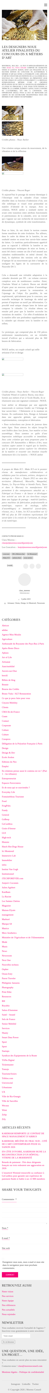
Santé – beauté (8, 1014)
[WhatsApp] (38, 566)
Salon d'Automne (10, 1010)
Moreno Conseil (33, 1389)
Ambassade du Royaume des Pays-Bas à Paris (23, 643)
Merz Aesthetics (9, 933)
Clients (17, 603)
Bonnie (5, 684)
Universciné (7, 1083)
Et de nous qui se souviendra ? (16, 787)
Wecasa (5, 1105)
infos (4, 865)
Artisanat (10, 603)
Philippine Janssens (11, 983)
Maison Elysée (8, 910)
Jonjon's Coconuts (10, 883)
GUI (4, 833)
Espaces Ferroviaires (11, 783)
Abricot (5, 625)
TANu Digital (8, 1060)
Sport (4, 1042)
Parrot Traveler (9, 978)
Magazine (6, 905)
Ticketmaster (8, 1064)
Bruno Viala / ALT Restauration (16, 693)
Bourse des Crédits (10, 689)
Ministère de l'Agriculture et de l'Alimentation (23, 937)
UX (3, 1092)
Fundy (5, 810)
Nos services (7, 1296)
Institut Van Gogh (10, 869)
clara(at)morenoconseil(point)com (17, 543)
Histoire (5, 842)
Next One (6, 960)
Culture (5, 730)
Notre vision (7, 1291)
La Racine (6, 896)
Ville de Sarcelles (10, 1101)
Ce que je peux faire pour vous (16, 698)
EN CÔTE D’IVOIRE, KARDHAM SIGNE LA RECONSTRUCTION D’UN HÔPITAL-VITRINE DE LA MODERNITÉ (24, 1154)
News (4, 951)
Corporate (6, 725)
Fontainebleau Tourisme (13, 796)
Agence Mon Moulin (11, 634)
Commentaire (9, 1199)
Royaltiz (6, 1005)
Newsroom (41, 603)
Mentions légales (9, 1372)
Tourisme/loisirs (9, 1073)
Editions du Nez (9, 762)
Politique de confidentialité (31, 1372)
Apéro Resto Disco (10, 648)
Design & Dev (8, 752)
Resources (6, 996)
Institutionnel (8, 874)
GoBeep (5, 819)
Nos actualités (8, 1309)
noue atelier (28, 558)
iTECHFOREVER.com (12, 878)
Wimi (4, 1110)
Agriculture (7, 639)
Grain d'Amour (9, 828)
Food (4, 801)
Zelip (4, 1114)
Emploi (5, 766)
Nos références (8, 1305)
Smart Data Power (10, 1037)
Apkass (5, 653)
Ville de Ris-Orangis (11, 1096)
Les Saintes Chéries (11, 901)
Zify (4, 1119)
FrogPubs (6, 805)
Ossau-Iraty (7, 974)
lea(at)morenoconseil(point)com (32, 547)
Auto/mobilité (8, 666)
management (7, 914)
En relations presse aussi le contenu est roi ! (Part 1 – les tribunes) (24, 772)
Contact (5, 721)
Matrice (5, 928)
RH (3, 1001)
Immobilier (7, 860)
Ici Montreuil (32, 554)
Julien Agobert (8, 887)
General (5, 815)
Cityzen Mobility (9, 702)
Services (6, 1028)
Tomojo (5, 1069)
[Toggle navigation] (45, 5)
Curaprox (6, 739)
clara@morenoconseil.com (30, 1366)
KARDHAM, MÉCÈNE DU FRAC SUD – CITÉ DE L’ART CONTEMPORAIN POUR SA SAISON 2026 (24, 1144)
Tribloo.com (7, 1078)
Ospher (5, 969)
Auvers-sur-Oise (9, 671)
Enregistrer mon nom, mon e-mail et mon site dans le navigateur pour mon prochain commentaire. (23, 1265)
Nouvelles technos (10, 964)
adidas (5, 630)
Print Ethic (7, 992)
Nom (5, 1228)
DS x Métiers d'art (18, 554)
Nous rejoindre (8, 1314)
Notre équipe (8, 1300)
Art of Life (7, 657)
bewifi (5, 675)
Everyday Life (8, 792)
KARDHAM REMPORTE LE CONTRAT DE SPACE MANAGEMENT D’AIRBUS (23, 1135)
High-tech (6, 837)
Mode (4, 942)
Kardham (6, 892)
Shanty (5, 1033)
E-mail (6, 1238)
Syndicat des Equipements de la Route (19, 1055)
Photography (7, 987)
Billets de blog (8, 680)
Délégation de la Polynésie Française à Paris (22, 743)
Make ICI (6, 558)
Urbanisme (7, 1087)
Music (5, 946)
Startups (5, 1051)
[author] (24, 579)
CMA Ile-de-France (11, 712)
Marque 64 (7, 924)
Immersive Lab (9, 855)
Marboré (6, 919)
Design (23, 603)
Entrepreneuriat (9, 778)
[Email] (25, 566)
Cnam (4, 716)
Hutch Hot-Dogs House (12, 846)
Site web (6, 1248)
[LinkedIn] (32, 566)
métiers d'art (17, 558)
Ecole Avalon (8, 757)
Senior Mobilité (9, 1024)
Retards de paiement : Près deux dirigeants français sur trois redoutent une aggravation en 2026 (23, 1165)
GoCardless (7, 824)
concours (6, 554)
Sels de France (8, 1019)
